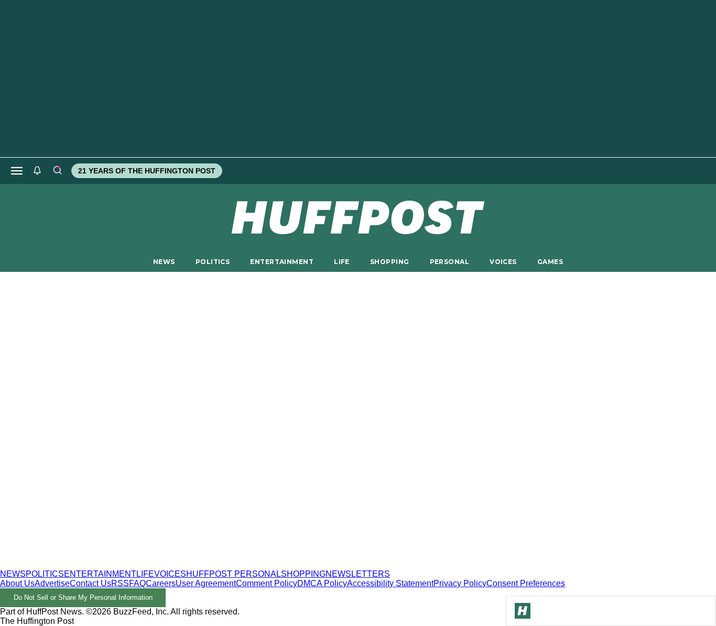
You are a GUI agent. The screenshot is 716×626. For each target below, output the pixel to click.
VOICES (503, 262)
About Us (17, 583)
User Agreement (206, 583)
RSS (120, 583)
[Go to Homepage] (522, 611)
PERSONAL (449, 262)
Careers (161, 583)
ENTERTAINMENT (281, 262)
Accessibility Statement (390, 583)
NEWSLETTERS (358, 573)
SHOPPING (389, 262)
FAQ (137, 583)
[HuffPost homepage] (135, 564)
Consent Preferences (525, 583)
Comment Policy (266, 583)
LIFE (342, 262)
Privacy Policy (459, 583)
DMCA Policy (322, 583)
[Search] (57, 171)
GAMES (550, 262)
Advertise (52, 583)
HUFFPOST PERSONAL (233, 573)
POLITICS (213, 262)
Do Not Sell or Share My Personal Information (83, 597)
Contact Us (90, 583)
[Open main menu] (16, 170)
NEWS (164, 262)
